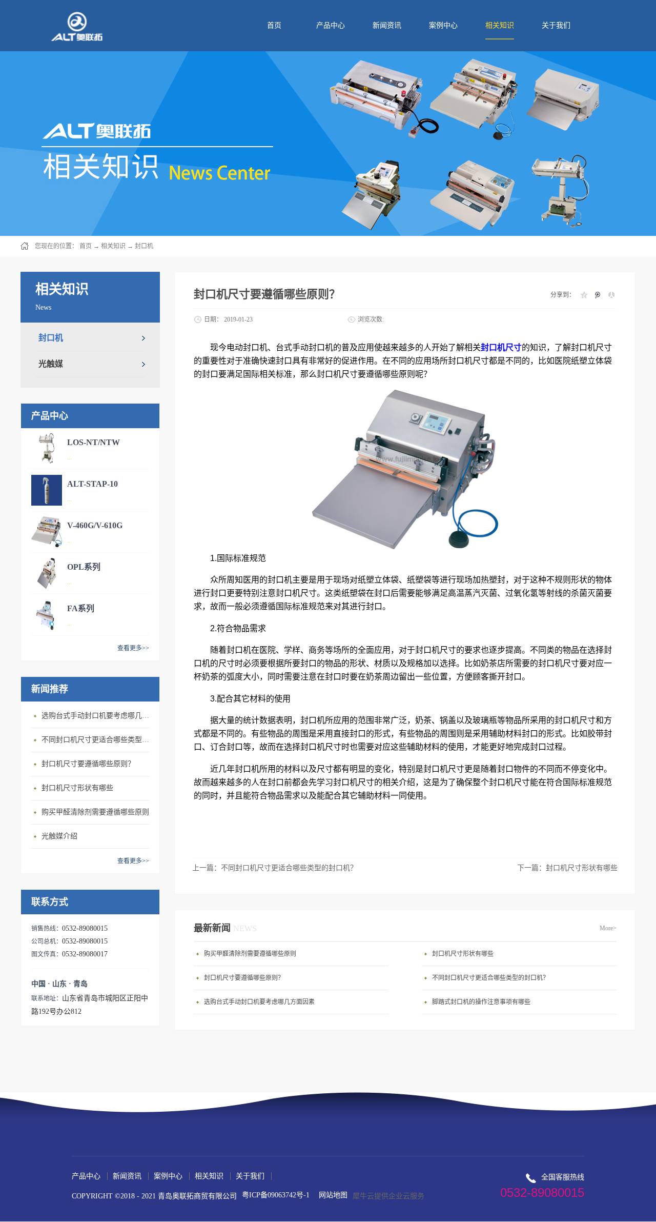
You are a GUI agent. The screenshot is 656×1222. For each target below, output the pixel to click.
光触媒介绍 (59, 836)
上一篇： (274, 868)
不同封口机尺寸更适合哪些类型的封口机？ (98, 740)
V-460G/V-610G (94, 525)
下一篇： (567, 868)
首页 (274, 25)
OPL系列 (83, 567)
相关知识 (113, 246)
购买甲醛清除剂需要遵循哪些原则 (95, 812)
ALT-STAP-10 (92, 483)
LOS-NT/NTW (93, 442)
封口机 (144, 246)
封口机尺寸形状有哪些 (77, 788)
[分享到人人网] (611, 295)
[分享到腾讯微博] (597, 295)
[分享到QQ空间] (583, 295)
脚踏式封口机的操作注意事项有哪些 (481, 1002)
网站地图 (331, 1195)
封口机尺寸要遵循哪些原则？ (88, 764)
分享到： (562, 294)
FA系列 (80, 608)
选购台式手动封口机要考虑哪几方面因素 (98, 715)
